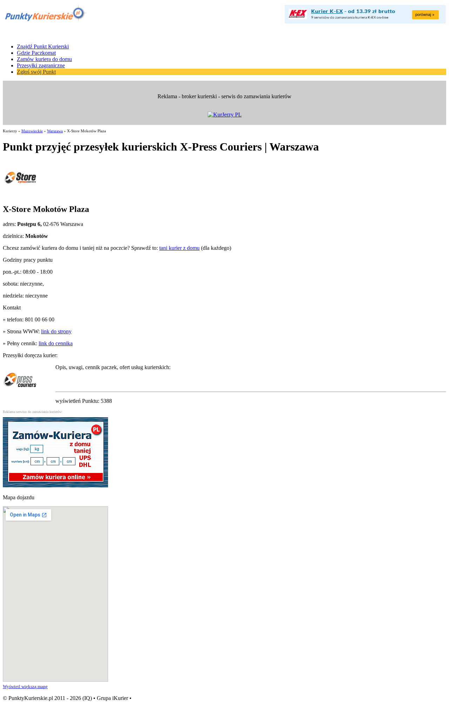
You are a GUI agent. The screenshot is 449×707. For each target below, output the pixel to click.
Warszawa (55, 131)
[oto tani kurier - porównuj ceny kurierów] (365, 23)
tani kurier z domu (179, 248)
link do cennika (56, 343)
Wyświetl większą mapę (25, 686)
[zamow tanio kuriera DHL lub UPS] (55, 485)
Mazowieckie (32, 131)
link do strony (56, 331)
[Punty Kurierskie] (45, 22)
